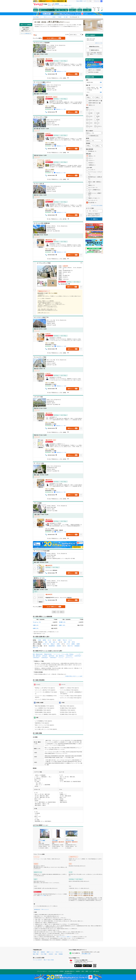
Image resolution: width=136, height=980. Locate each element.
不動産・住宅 (36, 952)
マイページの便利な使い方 (26, 33)
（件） (37, 622)
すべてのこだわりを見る (96, 205)
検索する (95, 219)
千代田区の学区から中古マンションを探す (73, 676)
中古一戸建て (65, 10)
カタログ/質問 (86, 10)
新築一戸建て (58, 10)
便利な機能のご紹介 (86, 953)
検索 (101, 1)
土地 (75, 10)
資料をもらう (72, 74)
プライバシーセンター (53, 971)
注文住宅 (71, 10)
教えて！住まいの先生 (49, 959)
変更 (101, 82)
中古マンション (50, 10)
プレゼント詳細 (43, 895)
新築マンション (42, 10)
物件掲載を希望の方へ (70, 971)
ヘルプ (84, 1)
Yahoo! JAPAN (79, 1)
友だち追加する (76, 953)
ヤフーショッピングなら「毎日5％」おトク (62, 5)
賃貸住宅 (36, 10)
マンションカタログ (37, 959)
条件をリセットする (98, 42)
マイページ (95, 54)
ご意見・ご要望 (84, 971)
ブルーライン (97, 1)
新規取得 (57, 4)
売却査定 (80, 10)
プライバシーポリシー (42, 971)
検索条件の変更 (90, 77)
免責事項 (78, 971)
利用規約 (62, 971)
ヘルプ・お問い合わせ (94, 971)
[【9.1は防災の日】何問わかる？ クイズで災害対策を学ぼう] (50, 1)
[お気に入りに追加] (80, 74)
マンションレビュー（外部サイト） (65, 936)
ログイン (50, 5)
